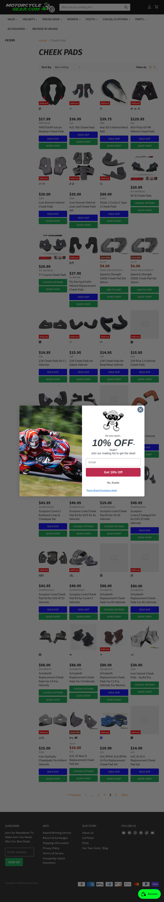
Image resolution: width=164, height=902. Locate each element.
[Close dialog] (140, 409)
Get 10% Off (113, 472)
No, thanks (113, 482)
